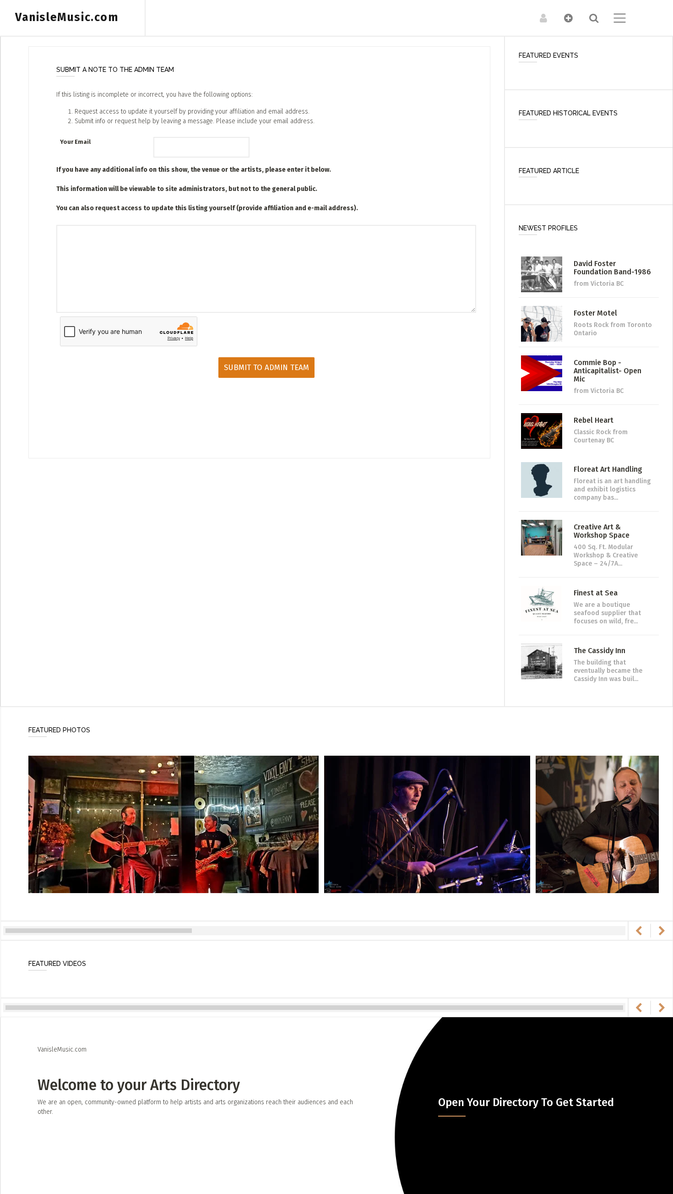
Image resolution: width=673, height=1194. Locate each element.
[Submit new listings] (564, 18)
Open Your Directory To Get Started (526, 1102)
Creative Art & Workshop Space (602, 531)
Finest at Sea (596, 593)
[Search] (589, 18)
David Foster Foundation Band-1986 (612, 267)
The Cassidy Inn (599, 650)
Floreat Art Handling (608, 469)
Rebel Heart (593, 420)
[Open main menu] (614, 19)
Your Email (75, 141)
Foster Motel (595, 313)
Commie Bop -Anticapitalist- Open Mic (607, 370)
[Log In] (538, 18)
